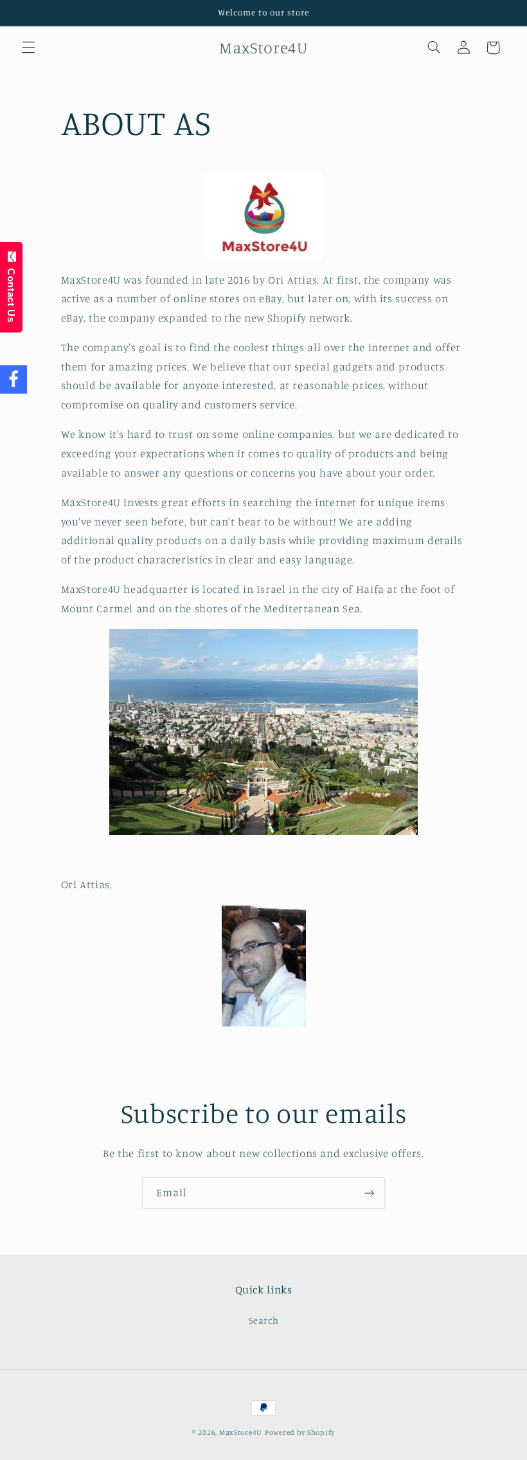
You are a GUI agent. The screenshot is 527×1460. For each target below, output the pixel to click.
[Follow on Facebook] (13, 379)
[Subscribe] (369, 1193)
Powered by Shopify (300, 1432)
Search (264, 1320)
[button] (28, 47)
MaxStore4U (240, 1432)
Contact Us (11, 292)
